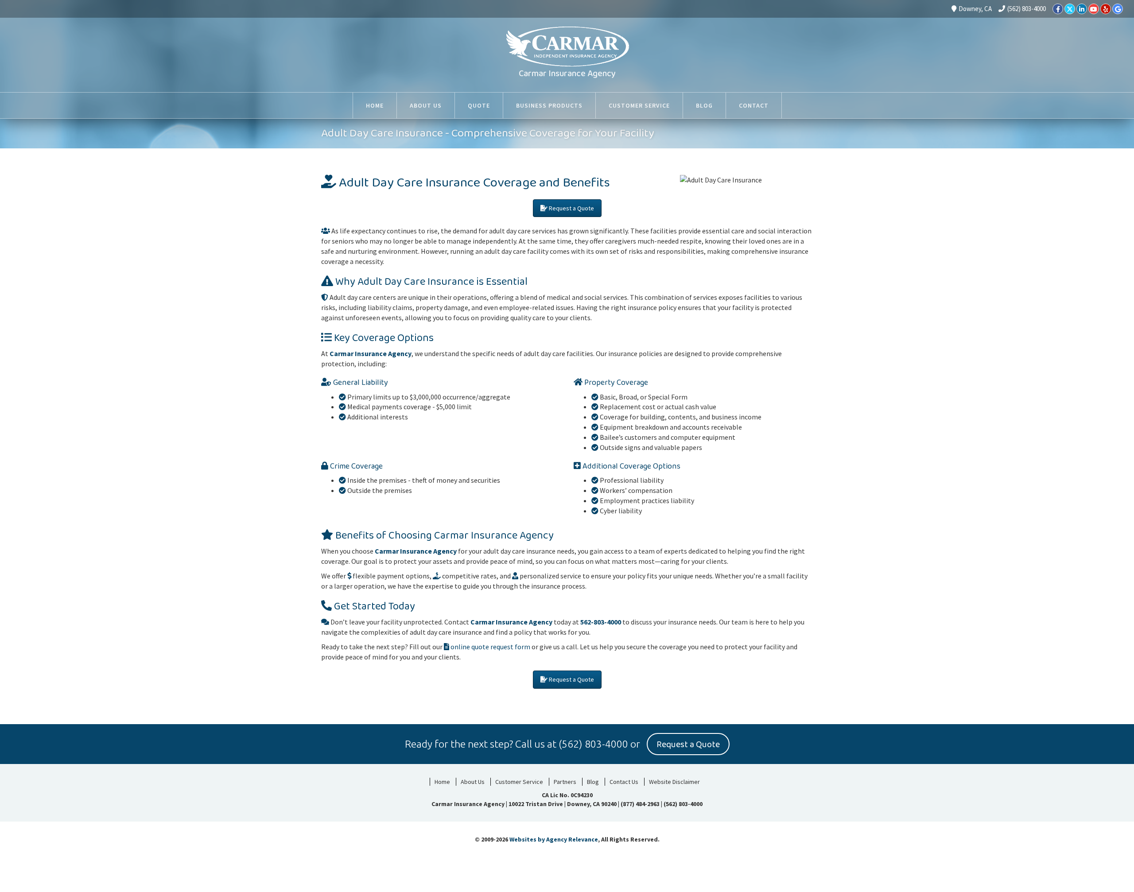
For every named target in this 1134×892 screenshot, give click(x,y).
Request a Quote (571, 208)
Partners (565, 782)
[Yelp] (1105, 9)
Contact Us (624, 782)
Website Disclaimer (674, 782)
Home (442, 782)
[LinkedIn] (1081, 9)
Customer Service (519, 782)
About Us (473, 782)
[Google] (1117, 9)
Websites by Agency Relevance (553, 839)
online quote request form (489, 646)
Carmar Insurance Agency (567, 73)
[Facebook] (1057, 9)
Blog (593, 782)
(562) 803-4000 (1026, 8)
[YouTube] (1093, 9)
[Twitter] (1069, 9)
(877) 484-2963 (640, 804)
